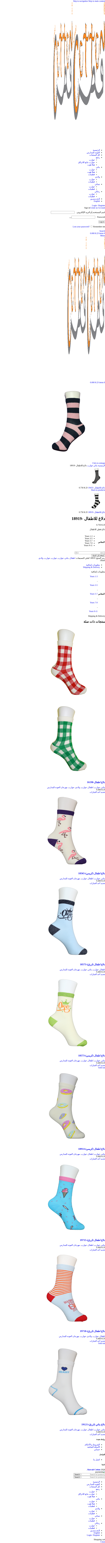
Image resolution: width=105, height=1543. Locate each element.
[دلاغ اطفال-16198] (67, 701)
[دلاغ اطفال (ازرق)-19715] (67, 1235)
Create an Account (97, 208)
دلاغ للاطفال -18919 (96, 512)
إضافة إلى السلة (98, 555)
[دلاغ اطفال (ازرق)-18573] (67, 959)
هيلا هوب (91, 165)
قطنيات (91, 174)
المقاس (101, 542)
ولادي (41, 558)
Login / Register (93, 1535)
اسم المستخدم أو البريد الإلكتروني (90, 212)
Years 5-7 (94, 594)
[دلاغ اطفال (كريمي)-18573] (67, 1050)
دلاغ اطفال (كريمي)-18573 (91, 1055)
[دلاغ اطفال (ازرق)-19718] (67, 1326)
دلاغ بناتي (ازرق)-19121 (93, 1424)
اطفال (72, 558)
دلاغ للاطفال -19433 (96, 488)
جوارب (92, 160)
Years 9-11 (93, 611)
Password (100, 217)
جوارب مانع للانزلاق (86, 162)
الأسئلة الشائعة (93, 1447)
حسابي (97, 1449)
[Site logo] (88, 146)
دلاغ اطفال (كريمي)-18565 (91, 873)
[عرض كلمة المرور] (70, 217)
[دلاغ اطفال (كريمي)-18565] (67, 868)
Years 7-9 (94, 602)
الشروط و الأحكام (92, 1445)
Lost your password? (81, 227)
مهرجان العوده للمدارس (57, 787)
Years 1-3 (94, 576)
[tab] (93, 565)
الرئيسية (101, 465)
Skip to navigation (80, 1)
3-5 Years (94, 585)
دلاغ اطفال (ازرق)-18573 (92, 964)
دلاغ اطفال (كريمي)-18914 (91, 1149)
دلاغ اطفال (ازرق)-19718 (92, 1331)
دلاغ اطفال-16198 (96, 782)
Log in (101, 222)
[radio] (88, 536)
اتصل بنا (96, 1460)
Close (102, 1542)
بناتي (95, 465)
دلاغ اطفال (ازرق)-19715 (92, 1240)
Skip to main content (96, 1)
